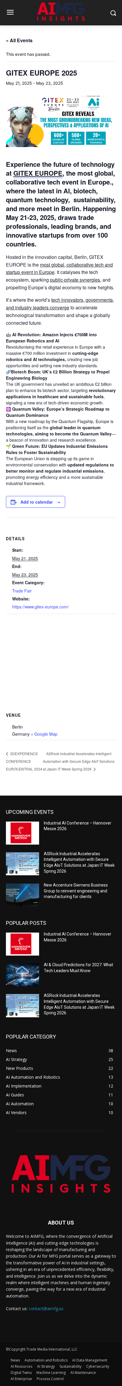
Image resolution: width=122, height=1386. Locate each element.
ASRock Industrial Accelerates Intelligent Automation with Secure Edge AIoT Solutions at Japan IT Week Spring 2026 (79, 761)
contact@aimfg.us (46, 1308)
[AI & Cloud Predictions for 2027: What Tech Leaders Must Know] (22, 974)
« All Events (19, 40)
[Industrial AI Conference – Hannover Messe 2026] (22, 833)
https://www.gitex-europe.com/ (40, 607)
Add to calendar (36, 502)
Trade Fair (22, 591)
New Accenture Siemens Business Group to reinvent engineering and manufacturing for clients (76, 891)
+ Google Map (44, 734)
